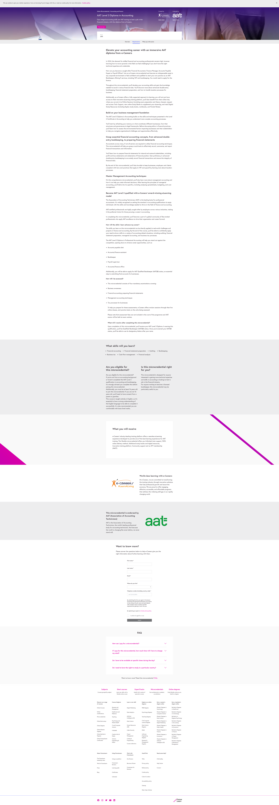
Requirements (136, 41)
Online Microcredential (103, 11)
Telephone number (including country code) (139, 591)
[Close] (276, 3)
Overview (127, 41)
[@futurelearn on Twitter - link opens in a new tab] (106, 800)
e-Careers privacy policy (145, 611)
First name (132, 560)
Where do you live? (132, 583)
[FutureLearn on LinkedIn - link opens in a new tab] (114, 800)
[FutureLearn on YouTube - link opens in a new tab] (110, 800)
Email (131, 576)
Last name (132, 568)
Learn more (161, 19)
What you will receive (148, 41)
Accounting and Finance (116, 11)
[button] (101, 27)
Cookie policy (86, 3)
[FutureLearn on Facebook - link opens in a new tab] (98, 800)
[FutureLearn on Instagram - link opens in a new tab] (102, 800)
